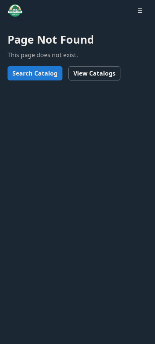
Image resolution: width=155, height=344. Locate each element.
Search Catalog (35, 73)
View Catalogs (94, 73)
